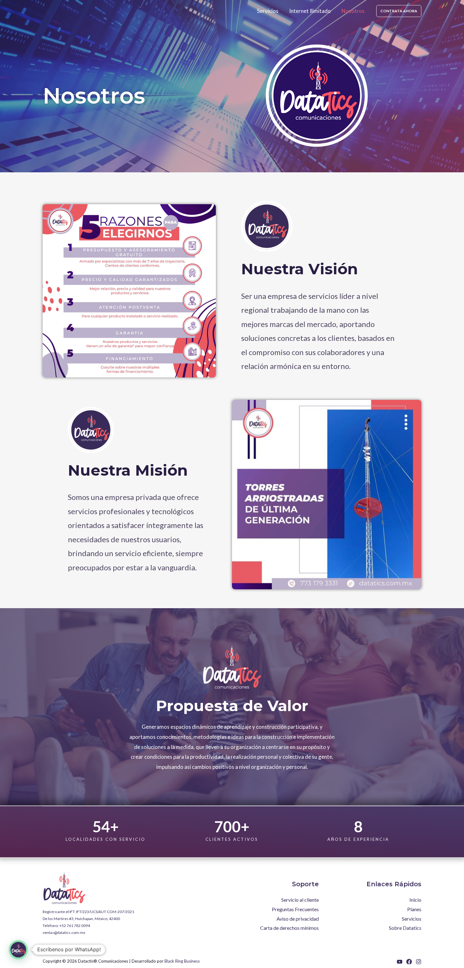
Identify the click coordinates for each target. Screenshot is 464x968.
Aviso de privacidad (298, 919)
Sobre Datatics (405, 928)
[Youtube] (399, 962)
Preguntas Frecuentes (295, 909)
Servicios (267, 11)
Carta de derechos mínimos (289, 928)
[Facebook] (409, 962)
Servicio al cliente (300, 900)
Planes (414, 909)
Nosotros (353, 11)
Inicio (415, 900)
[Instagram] (418, 962)
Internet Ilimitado (310, 11)
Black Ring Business (182, 961)
